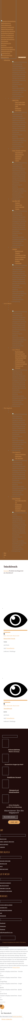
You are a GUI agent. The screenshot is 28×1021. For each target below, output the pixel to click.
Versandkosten (10, 648)
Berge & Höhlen (19, 259)
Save (1, 999)
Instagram (3, 926)
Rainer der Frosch (9, 638)
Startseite (6, 571)
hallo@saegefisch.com (6, 932)
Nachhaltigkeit (19, 352)
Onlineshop (7, 60)
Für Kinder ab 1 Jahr (20, 255)
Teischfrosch (8, 708)
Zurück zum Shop (17, 1016)
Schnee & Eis (18, 205)
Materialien (18, 456)
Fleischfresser (19, 152)
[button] (4, 634)
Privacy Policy (16, 967)
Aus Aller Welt (16, 201)
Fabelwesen (18, 156)
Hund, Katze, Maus (20, 104)
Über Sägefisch (16, 452)
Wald (16, 106)
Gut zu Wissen (16, 350)
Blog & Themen (16, 498)
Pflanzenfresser (19, 154)
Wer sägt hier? (19, 458)
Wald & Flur (15, 100)
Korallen (17, 261)
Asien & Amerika (19, 207)
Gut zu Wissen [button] (7, 303)
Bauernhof (18, 108)
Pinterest (2, 929)
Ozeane (17, 209)
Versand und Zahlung (21, 364)
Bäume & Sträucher (20, 257)
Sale (5, 555)
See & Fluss (18, 110)
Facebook (2, 923)
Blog (5, 553)
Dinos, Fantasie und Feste (19, 150)
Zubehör (14, 249)
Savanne (17, 203)
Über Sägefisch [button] (8, 408)
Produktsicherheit (20, 362)
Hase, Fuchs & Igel (20, 102)
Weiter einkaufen (6, 1019)
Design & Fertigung (20, 454)
